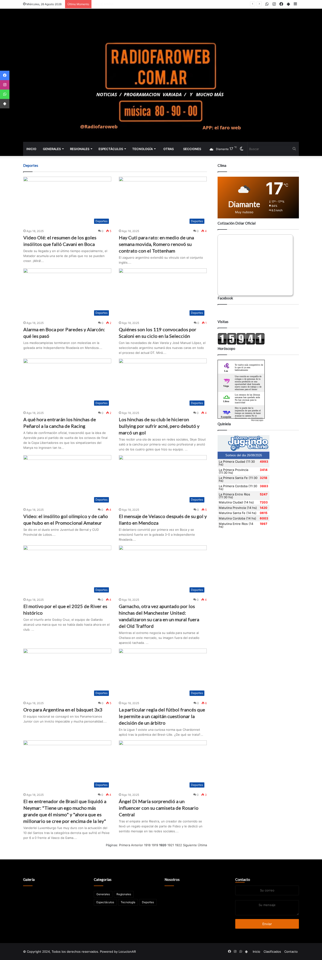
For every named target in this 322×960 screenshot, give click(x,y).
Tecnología (142, 149)
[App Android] (4, 103)
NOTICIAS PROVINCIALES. (113, 4)
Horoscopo (257, 420)
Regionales (79, 149)
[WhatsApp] (4, 94)
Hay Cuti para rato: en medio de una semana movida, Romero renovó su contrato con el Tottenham (156, 244)
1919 (155, 845)
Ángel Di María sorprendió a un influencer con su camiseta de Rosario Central (158, 807)
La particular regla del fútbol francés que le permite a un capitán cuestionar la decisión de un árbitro (162, 716)
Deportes (148, 902)
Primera (124, 845)
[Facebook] (4, 75)
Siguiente (190, 845)
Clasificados (272, 951)
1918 (147, 845)
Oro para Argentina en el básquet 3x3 (62, 709)
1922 (178, 845)
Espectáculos (111, 149)
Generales (52, 149)
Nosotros (172, 879)
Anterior (137, 845)
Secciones (192, 149)
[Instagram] (4, 85)
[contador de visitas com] (241, 343)
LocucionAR (127, 951)
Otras (168, 149)
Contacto (242, 879)
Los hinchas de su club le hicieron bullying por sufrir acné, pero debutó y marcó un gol (159, 426)
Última (202, 845)
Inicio (31, 149)
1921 (170, 845)
